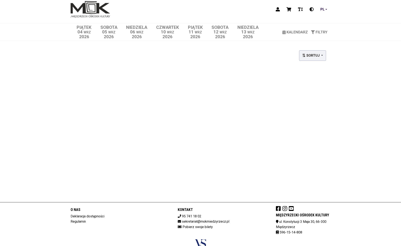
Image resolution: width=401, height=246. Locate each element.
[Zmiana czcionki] (300, 9)
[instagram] (284, 208)
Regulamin (78, 221)
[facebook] (278, 208)
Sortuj (313, 55)
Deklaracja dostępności (87, 216)
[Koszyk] (289, 9)
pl (322, 9)
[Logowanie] (277, 9)
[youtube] (291, 208)
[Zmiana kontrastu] (311, 9)
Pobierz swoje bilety (198, 227)
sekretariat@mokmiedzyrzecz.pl (205, 221)
